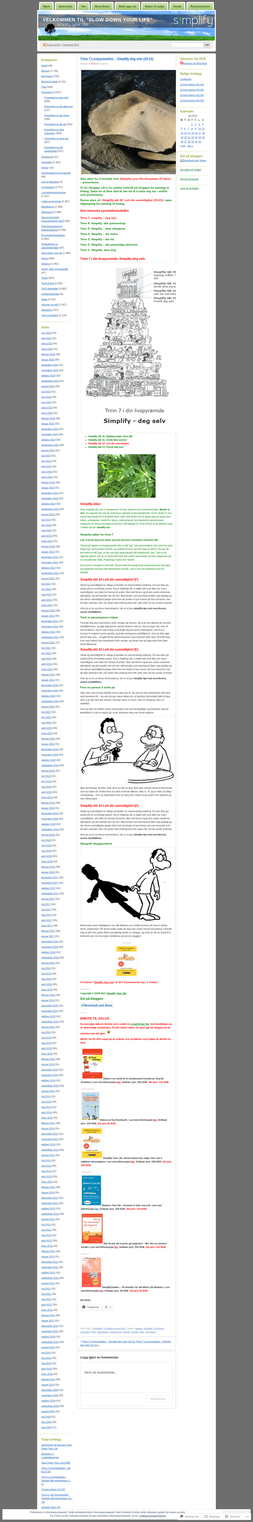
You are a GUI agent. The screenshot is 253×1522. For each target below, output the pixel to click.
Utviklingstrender (50, 294)
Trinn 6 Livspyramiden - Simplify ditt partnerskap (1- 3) (56, 1481)
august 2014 (48, 1091)
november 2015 (49, 1011)
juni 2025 (46, 397)
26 (182, 141)
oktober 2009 (48, 1400)
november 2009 (49, 1395)
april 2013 (46, 1176)
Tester (44, 278)
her (155, 1120)
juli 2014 (46, 1096)
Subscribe (65, 6)
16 (196, 133)
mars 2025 (47, 413)
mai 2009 (46, 1427)
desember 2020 (49, 685)
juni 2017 (46, 909)
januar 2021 (47, 680)
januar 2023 (47, 552)
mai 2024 (46, 466)
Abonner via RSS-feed (195, 63)
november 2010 (49, 1331)
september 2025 (50, 381)
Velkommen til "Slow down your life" (98, 19)
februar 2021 (48, 674)
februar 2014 (48, 1123)
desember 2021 (49, 621)
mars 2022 (47, 605)
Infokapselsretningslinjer (153, 1515)
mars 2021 (47, 669)
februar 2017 (48, 931)
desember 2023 (49, 493)
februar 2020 (48, 738)
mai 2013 (46, 1171)
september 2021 (50, 637)
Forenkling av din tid (55, 124)
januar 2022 (47, 616)
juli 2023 (46, 519)
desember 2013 (49, 1133)
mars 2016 (47, 989)
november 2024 (49, 434)
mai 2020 (46, 722)
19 (182, 137)
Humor (45, 167)
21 (189, 137)
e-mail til (135, 1024)
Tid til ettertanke (49, 288)
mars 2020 (47, 733)
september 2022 (50, 573)
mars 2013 (47, 1182)
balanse (139, 1328)
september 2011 (50, 1278)
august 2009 (48, 1411)
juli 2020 (46, 712)
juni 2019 (46, 781)
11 (203, 128)
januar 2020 (47, 744)
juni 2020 (46, 717)
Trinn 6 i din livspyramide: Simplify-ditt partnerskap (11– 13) (57, 1498)
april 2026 (46, 343)
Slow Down (102, 6)
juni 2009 (46, 1422)
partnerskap (116, 1332)
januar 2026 (47, 359)
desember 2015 (49, 1005)
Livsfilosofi (185, 79)
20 (185, 137)
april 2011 (46, 1304)
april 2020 (46, 728)
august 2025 (48, 386)
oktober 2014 (48, 1080)
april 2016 (46, 984)
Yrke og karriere (50, 315)
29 (192, 141)
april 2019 (46, 792)
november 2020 (49, 690)
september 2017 (50, 893)
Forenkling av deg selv (56, 97)
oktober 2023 (48, 503)
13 (185, 133)
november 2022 (49, 562)
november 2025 (49, 370)
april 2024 (46, 471)
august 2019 (48, 770)
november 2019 (49, 754)
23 (196, 137)
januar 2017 (47, 936)
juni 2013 (46, 1165)
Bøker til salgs (154, 6)
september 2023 (50, 509)
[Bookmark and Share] (96, 1005)
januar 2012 (47, 1256)
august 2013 (48, 1155)
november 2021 (49, 626)
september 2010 (50, 1342)
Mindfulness (47, 206)
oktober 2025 (48, 375)
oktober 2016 (48, 952)
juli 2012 (46, 1224)
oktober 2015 (48, 1016)
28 (189, 141)
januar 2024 (47, 487)
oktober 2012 (48, 1208)
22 (192, 137)
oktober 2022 (48, 568)
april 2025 (46, 407)
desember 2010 (49, 1326)
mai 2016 (46, 979)
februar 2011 (48, 1315)
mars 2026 (47, 349)
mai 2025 (46, 402)
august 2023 (48, 514)
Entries (53, 45)
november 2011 (49, 1267)
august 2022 (48, 578)
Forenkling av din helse (56, 115)
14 (189, 133)
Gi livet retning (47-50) (53, 1489)
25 (203, 137)
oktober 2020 (48, 696)
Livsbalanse (47, 187)
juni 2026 (46, 333)
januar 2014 (47, 1128)
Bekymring (47, 76)
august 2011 (48, 1283)
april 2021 (46, 664)
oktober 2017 (48, 888)
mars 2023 (47, 541)
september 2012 (50, 1214)
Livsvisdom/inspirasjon (53, 192)
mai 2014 (46, 1107)
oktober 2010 (48, 1336)
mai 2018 (46, 850)
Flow (43, 87)
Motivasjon (47, 212)
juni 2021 (46, 653)
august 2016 (48, 963)
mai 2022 (46, 594)
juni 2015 (46, 1037)
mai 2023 (46, 530)
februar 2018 (48, 867)
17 (199, 133)
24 (199, 137)
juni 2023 (46, 525)
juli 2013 (46, 1160)
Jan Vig (145, 1024)
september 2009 (50, 1406)
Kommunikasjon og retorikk (56, 173)
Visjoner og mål (49, 304)
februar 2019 (48, 802)
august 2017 (48, 899)
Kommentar (158, 1398)
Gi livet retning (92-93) (192, 84)
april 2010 (46, 1368)
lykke (93, 1332)
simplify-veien (137, 1332)
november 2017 (49, 883)
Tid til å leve (47, 283)
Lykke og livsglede (51, 201)
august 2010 (48, 1347)
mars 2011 (47, 1310)
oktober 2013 (48, 1144)
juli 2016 (46, 968)
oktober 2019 (48, 760)
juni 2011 (46, 1294)
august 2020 (48, 706)
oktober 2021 (48, 632)
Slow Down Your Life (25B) (55, 1462)
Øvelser (45, 71)
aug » (190, 146)
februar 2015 (48, 1059)
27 (185, 141)
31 (199, 141)
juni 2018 (46, 845)
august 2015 (48, 1027)
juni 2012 (46, 1230)
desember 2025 (49, 365)
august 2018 (48, 834)
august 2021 (48, 642)
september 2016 (50, 957)
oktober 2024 (48, 439)
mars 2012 (47, 1246)
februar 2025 (48, 418)
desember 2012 (49, 1198)
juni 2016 (46, 973)
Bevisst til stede (49, 81)
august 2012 (48, 1219)
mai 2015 (46, 1043)
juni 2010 (46, 1358)
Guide (177, 6)
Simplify (126, 1332)
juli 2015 (46, 1032)
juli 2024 (46, 455)
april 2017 (46, 920)
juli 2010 (46, 1352)
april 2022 (46, 600)
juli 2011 (45, 1288)
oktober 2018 (48, 824)
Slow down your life (51, 253)
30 (196, 141)
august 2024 (48, 450)
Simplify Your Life (104, 982)
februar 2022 (48, 610)
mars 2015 (47, 1053)
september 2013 (50, 1149)
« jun (182, 146)
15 (192, 133)
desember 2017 (49, 877)
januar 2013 (47, 1192)
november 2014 (49, 1075)
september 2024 (50, 445)
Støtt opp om (127, 6)
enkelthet (148, 1328)
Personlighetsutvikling (53, 235)
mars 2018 (47, 861)
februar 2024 (48, 482)
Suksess (45, 263)
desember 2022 (49, 557)
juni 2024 (46, 461)
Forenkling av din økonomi (58, 106)
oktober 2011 (48, 1272)
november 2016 (49, 947)
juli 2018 (46, 840)
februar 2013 (48, 1187)
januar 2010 (47, 1384)
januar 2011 (47, 1320)
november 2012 (49, 1203)
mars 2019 (47, 797)
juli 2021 (46, 648)
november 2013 (49, 1139)
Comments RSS (70, 45)
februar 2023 (48, 546)
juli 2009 (46, 1416)
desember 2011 (49, 1262)
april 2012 (46, 1240)
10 (199, 128)
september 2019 (50, 765)
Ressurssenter (200, 6)
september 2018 (50, 829)
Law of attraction (50, 182)
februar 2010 (48, 1379)
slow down (150, 1332)
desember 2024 (49, 429)
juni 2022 (46, 589)
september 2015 (50, 1021)
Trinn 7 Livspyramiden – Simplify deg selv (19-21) (116, 59)
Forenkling (47, 92)
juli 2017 (46, 904)
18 (203, 133)
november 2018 (49, 818)
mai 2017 (46, 915)
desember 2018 (49, 813)
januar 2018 (47, 872)
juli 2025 (46, 391)
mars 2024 (47, 477)
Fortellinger (47, 157)
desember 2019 (49, 749)
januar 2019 (47, 808)
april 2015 (46, 1048)
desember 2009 (49, 1390)
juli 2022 (46, 584)
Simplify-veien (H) (50, 1507)
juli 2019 (46, 776)
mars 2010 (47, 1374)
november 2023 (49, 498)
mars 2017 (47, 925)
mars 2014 (47, 1117)
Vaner (44, 299)
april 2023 (46, 535)
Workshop (46, 310)
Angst (44, 65)
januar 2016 (47, 1000)
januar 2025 (47, 423)
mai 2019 (46, 786)
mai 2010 (46, 1363)
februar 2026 (48, 354)
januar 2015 (47, 1064)
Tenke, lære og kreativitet (54, 269)
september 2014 (50, 1085)
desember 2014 (49, 1069)
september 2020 (50, 701)
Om (83, 6)
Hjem (46, 6)
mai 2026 (46, 338)
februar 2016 (48, 995)
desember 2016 (49, 941)
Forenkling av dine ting (56, 138)
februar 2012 (48, 1251)
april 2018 (46, 856)
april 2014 (46, 1112)
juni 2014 (46, 1101)
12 (182, 133)
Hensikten (46, 162)
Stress (44, 258)
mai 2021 (46, 658)
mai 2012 (46, 1235)
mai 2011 (46, 1299)
